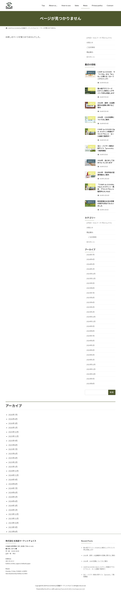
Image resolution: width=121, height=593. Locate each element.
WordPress (47, 589)
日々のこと (90, 57)
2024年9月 (90, 326)
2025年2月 (90, 307)
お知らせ (89, 43)
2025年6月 (90, 298)
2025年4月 (90, 302)
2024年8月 (90, 331)
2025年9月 (90, 283)
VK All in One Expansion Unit (76, 589)
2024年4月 (90, 350)
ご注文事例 (90, 47)
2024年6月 (90, 340)
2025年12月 (90, 274)
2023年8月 (90, 383)
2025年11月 (90, 278)
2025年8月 (90, 288)
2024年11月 (90, 321)
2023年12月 (90, 364)
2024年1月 (90, 360)
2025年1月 (90, 312)
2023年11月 (90, 369)
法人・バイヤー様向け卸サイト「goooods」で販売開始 (106, 148)
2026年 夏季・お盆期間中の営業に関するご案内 (106, 105)
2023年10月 (90, 374)
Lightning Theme (60, 589)
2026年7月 (90, 255)
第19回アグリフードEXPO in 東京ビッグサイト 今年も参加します (105, 90)
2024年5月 (90, 345)
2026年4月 (90, 259)
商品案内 (89, 52)
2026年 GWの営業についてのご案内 (95, 561)
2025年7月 (90, 293)
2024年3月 (90, 355)
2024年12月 (90, 317)
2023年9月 (90, 379)
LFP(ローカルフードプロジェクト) (99, 38)
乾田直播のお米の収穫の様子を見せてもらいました (105, 203)
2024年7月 (90, 336)
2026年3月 (90, 264)
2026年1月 (90, 269)
